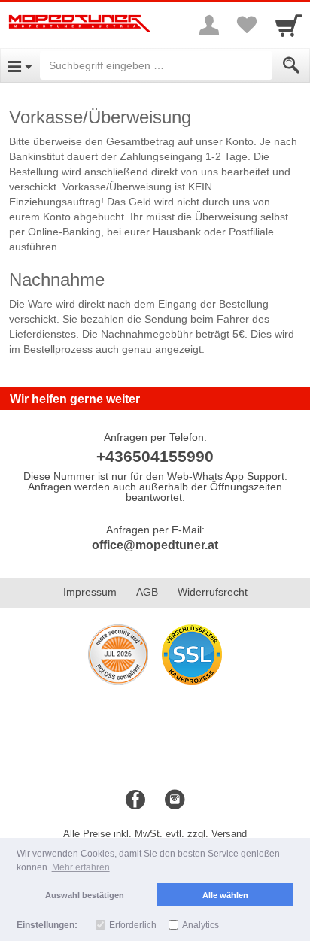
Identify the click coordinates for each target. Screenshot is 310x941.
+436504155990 (155, 456)
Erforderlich (133, 925)
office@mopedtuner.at (155, 545)
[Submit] (291, 65)
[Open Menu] (20, 65)
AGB (147, 592)
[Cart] (289, 25)
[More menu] (209, 25)
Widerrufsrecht (213, 592)
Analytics (200, 925)
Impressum (90, 592)
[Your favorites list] (246, 25)
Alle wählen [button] (225, 895)
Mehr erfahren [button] (81, 867)
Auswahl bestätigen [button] (84, 895)
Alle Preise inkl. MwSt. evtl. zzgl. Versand (155, 833)
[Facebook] (135, 800)
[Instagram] (174, 800)
